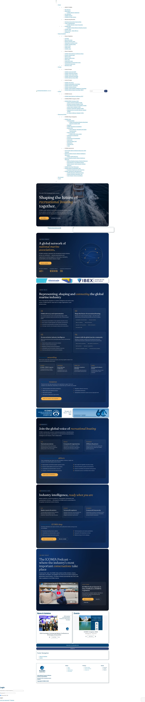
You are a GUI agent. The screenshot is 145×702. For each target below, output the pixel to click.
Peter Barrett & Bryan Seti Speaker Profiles (76, 105)
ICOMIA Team (68, 29)
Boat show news (68, 40)
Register (12, 700)
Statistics (69, 125)
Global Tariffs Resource (72, 156)
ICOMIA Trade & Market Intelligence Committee (75, 88)
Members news (68, 65)
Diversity (69, 137)
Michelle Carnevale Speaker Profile (75, 104)
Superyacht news (69, 61)
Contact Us (67, 32)
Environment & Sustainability (73, 138)
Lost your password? (5, 700)
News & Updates (62, 33)
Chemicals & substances (72, 135)
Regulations (69, 142)
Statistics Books (70, 120)
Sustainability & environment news (73, 62)
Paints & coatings (71, 132)
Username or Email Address (6, 690)
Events (59, 91)
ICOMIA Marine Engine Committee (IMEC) (74, 90)
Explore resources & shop (48, 539)
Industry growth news (70, 55)
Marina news (68, 56)
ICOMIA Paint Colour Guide (75, 134)
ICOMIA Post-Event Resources (72, 166)
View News (54, 637)
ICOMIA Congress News (70, 44)
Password (2, 693)
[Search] (105, 91)
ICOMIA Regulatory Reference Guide (75, 172)
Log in (59, 178)
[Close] (56, 181)
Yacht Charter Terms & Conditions (75, 175)
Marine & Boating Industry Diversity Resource (77, 161)
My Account (60, 177)
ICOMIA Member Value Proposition (75, 24)
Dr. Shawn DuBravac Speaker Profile (75, 113)
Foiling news (67, 47)
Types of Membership (70, 23)
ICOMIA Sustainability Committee (72, 84)
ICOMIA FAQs (68, 26)
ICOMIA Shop (68, 119)
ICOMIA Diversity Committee (71, 85)
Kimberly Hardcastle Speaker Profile (75, 108)
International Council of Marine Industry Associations (44, 676)
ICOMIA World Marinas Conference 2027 (74, 96)
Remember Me (4, 695)
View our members (45, 263)
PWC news (67, 59)
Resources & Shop (62, 114)
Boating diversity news (70, 41)
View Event (91, 636)
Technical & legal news (70, 64)
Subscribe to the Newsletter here (72, 645)
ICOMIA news (68, 48)
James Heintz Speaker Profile (74, 107)
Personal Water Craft (72, 141)
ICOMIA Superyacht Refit (70, 71)
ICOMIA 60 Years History (70, 17)
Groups (59, 67)
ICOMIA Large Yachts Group (71, 74)
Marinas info (70, 128)
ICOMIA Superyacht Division (71, 73)
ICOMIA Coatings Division (70, 87)
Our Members (68, 14)
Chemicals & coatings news (71, 43)
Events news (68, 45)
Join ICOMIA (44, 218)
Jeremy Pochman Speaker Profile (74, 102)
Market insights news (70, 58)
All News (67, 38)
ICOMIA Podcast (68, 15)
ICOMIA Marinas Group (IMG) (71, 77)
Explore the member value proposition (50, 398)
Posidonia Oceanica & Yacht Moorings (75, 169)
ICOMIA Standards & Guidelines (74, 126)
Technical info (70, 144)
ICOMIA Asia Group (69, 82)
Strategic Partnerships (56, 218)
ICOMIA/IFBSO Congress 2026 (72, 101)
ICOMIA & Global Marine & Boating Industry (77, 27)
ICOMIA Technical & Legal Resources (73, 171)
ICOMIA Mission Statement (73, 12)
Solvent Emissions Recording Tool (74, 174)
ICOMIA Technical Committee (71, 76)
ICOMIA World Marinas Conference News (74, 53)
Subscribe (98, 599)
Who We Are (67, 9)
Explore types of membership (49, 474)
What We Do (67, 11)
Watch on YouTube (88, 599)
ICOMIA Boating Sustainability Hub (73, 168)
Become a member (62, 539)
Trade (68, 145)
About (59, 4)
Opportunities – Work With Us (71, 30)
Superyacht (69, 140)
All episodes (86, 602)
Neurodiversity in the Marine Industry (75, 162)
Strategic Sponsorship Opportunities (73, 21)
